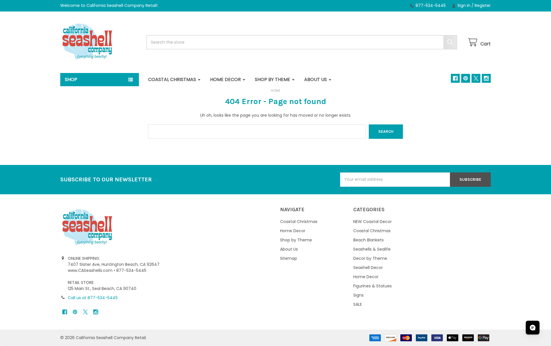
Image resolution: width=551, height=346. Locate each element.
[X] (476, 78)
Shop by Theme (272, 79)
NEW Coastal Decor (372, 221)
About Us (315, 79)
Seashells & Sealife (372, 249)
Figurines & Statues (372, 286)
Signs (358, 295)
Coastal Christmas (172, 79)
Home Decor (225, 79)
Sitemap (288, 258)
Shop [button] (71, 79)
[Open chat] (533, 328)
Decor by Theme (370, 258)
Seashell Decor (368, 267)
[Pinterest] (465, 78)
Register (483, 5)
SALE (357, 304)
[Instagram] (486, 78)
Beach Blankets (368, 240)
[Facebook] (455, 78)
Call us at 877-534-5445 (93, 298)
